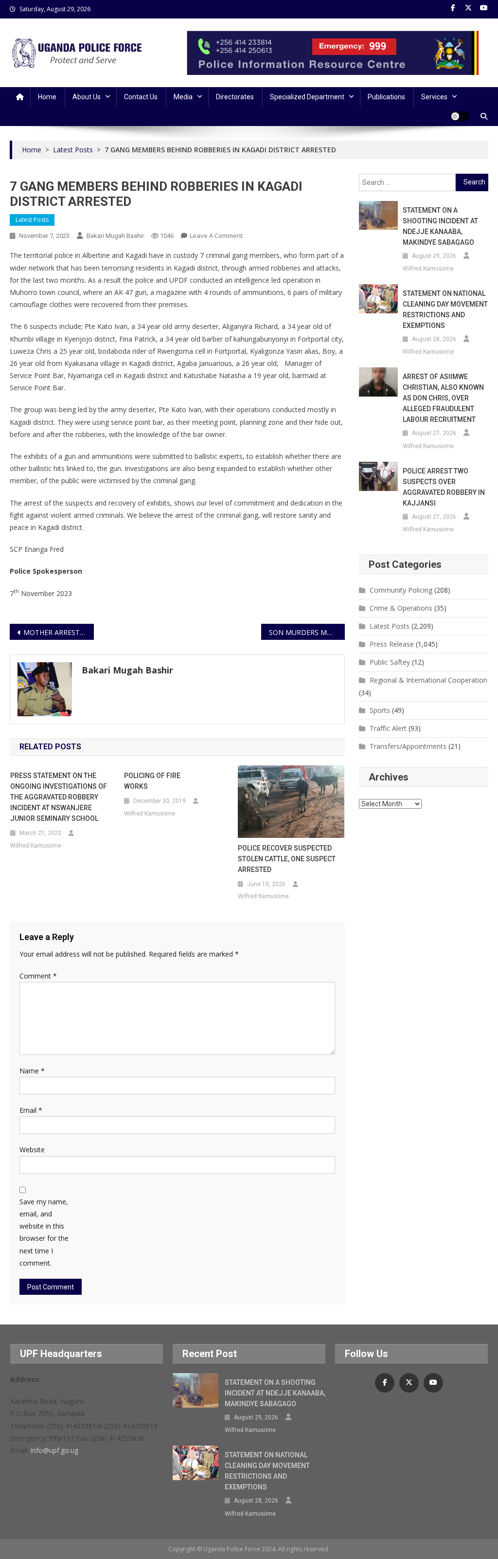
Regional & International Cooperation (428, 680)
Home (47, 97)
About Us (86, 97)
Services (434, 97)
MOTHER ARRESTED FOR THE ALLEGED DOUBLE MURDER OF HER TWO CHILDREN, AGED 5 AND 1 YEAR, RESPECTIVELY (58, 632)
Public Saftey (390, 662)
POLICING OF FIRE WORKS (154, 781)
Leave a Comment (216, 235)
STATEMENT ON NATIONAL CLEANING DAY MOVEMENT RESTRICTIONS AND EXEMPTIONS (445, 309)
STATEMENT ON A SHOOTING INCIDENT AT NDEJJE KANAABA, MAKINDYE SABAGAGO (440, 226)
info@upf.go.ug (54, 1450)
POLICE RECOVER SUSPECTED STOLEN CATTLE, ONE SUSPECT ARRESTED (287, 858)
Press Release (392, 644)
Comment (38, 975)
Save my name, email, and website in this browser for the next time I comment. (44, 1232)
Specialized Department (307, 97)
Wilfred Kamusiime (35, 845)
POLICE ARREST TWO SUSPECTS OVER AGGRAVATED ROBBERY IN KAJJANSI (444, 487)
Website (32, 1149)
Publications (386, 97)
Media (183, 97)
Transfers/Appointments (408, 746)
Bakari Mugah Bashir (115, 235)
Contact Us (141, 97)
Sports (380, 710)
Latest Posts (32, 220)
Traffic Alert (388, 728)
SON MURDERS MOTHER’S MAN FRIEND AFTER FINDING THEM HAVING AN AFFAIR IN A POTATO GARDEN (307, 632)
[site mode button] (460, 116)
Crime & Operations (401, 608)
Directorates (235, 97)
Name (32, 1070)
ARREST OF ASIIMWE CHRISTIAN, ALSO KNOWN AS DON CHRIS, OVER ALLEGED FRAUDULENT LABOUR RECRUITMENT (443, 398)
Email (30, 1110)
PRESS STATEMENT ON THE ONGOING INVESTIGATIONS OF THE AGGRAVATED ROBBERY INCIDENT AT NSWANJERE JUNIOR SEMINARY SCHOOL (58, 797)
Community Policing (401, 590)
